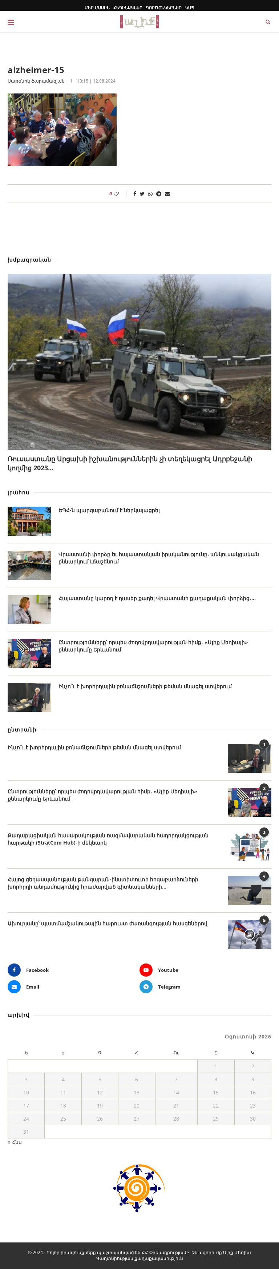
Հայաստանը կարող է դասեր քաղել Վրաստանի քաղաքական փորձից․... (157, 598)
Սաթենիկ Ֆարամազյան (36, 81)
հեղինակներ (127, 7)
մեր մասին (97, 7)
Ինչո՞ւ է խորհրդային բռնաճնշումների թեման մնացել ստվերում (145, 686)
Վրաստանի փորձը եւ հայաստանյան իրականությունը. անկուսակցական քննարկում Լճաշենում (158, 558)
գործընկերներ (164, 7)
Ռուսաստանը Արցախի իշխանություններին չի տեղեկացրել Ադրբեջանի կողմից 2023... (130, 463)
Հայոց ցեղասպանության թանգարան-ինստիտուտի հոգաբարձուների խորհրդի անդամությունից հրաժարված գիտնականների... (103, 883)
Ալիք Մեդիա (237, 1252)
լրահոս (18, 492)
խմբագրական (29, 259)
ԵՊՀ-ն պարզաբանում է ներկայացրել (109, 510)
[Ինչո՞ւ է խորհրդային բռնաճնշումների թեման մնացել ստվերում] (29, 697)
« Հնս (15, 1141)
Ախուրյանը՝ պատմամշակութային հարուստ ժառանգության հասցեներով (107, 923)
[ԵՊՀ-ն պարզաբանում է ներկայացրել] (29, 521)
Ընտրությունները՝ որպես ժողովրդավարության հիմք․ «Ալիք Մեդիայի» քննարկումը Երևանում (153, 646)
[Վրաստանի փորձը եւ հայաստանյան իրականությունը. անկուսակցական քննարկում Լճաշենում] (29, 565)
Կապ (189, 7)
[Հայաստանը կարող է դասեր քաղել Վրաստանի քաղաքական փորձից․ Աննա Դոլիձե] (29, 609)
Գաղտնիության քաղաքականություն (139, 1258)
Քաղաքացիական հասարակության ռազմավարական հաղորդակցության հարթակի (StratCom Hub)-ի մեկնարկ (108, 839)
